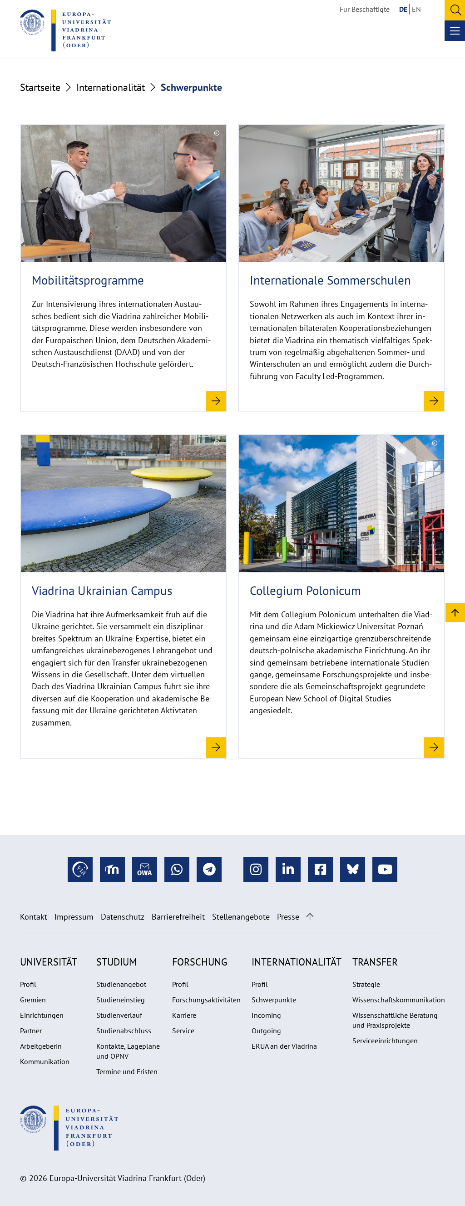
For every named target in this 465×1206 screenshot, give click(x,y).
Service (183, 1030)
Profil (28, 984)
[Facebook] (320, 869)
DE (403, 9)
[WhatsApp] (176, 869)
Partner (31, 1030)
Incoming (266, 1015)
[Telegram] (209, 869)
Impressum (74, 916)
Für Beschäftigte (365, 9)
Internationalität (110, 87)
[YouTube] (384, 869)
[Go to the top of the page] (310, 916)
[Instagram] (255, 869)
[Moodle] (112, 869)
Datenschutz (122, 916)
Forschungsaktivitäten (206, 999)
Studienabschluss (123, 1030)
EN (416, 9)
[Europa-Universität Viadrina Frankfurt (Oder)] (65, 30)
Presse (288, 916)
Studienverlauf (119, 1015)
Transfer (375, 962)
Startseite (40, 87)
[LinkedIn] (288, 869)
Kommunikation (44, 1061)
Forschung (199, 962)
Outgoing (266, 1030)
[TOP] (455, 612)
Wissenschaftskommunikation (398, 999)
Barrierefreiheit (178, 916)
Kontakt (33, 916)
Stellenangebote (241, 916)
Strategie (366, 984)
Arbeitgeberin (41, 1046)
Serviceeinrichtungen (385, 1040)
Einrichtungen (42, 1015)
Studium (116, 962)
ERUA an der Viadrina (284, 1046)
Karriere (184, 1015)
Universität (48, 962)
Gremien (33, 999)
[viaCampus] (80, 869)
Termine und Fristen (127, 1071)
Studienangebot (121, 984)
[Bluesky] (352, 869)
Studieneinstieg (120, 999)
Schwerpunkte (274, 999)
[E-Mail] (144, 869)
